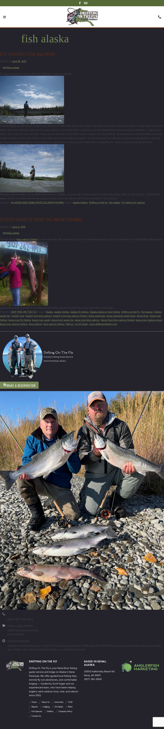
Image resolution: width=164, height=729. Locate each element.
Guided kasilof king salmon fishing (41, 219)
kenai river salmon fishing (14, 324)
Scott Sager (81, 324)
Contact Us (36, 716)
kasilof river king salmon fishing (70, 315)
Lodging (46, 706)
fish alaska (114, 202)
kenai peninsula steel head (121, 315)
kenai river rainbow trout (149, 320)
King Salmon (35, 324)
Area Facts (58, 702)
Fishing (158, 311)
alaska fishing (80, 202)
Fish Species (37, 711)
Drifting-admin (11, 67)
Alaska (49, 311)
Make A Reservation (19, 385)
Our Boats (58, 706)
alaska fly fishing (79, 311)
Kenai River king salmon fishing (118, 320)
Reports (35, 706)
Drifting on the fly (98, 202)
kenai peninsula (97, 315)
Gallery (50, 711)
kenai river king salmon (87, 320)
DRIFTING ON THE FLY (24, 311)
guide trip (5, 315)
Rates (70, 706)
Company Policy (65, 711)
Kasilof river (18, 315)
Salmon (70, 324)
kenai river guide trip (62, 320)
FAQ (70, 702)
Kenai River (143, 315)
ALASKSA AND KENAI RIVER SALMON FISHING (37, 202)
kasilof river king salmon (39, 315)
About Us (46, 702)
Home (34, 702)
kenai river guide (41, 320)
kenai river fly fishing (19, 320)
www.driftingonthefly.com (103, 324)
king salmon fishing (27, 239)
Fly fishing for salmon (27, 54)
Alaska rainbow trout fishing (105, 311)
